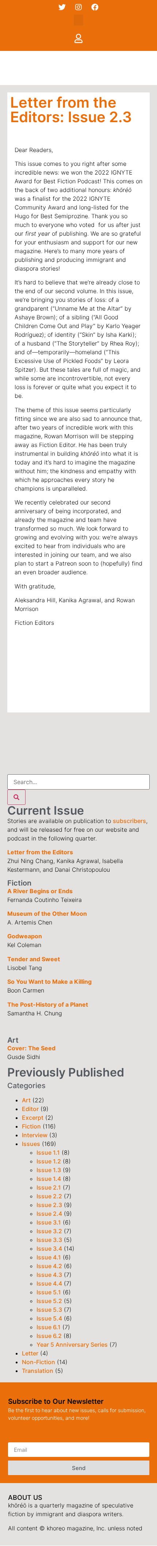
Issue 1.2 (49, 1161)
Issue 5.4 (49, 1318)
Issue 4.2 (49, 1266)
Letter (30, 1353)
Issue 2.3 (49, 1205)
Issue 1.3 (49, 1170)
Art (26, 1100)
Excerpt (32, 1117)
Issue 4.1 (49, 1257)
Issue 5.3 (49, 1309)
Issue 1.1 (48, 1152)
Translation (37, 1370)
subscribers (129, 820)
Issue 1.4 (49, 1178)
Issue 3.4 (49, 1248)
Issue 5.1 (49, 1292)
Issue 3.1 (49, 1222)
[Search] (16, 797)
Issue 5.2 (49, 1301)
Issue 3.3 (49, 1239)
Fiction (31, 1126)
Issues (31, 1143)
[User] (78, 38)
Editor (30, 1108)
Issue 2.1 (49, 1187)
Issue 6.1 (49, 1327)
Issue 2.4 (49, 1213)
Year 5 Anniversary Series (72, 1344)
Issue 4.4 (49, 1283)
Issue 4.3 (49, 1274)
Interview (34, 1135)
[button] (78, 20)
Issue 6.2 (49, 1335)
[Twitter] (62, 7)
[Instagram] (78, 7)
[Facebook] (95, 7)
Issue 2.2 (49, 1196)
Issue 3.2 (49, 1231)
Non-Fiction (38, 1362)
